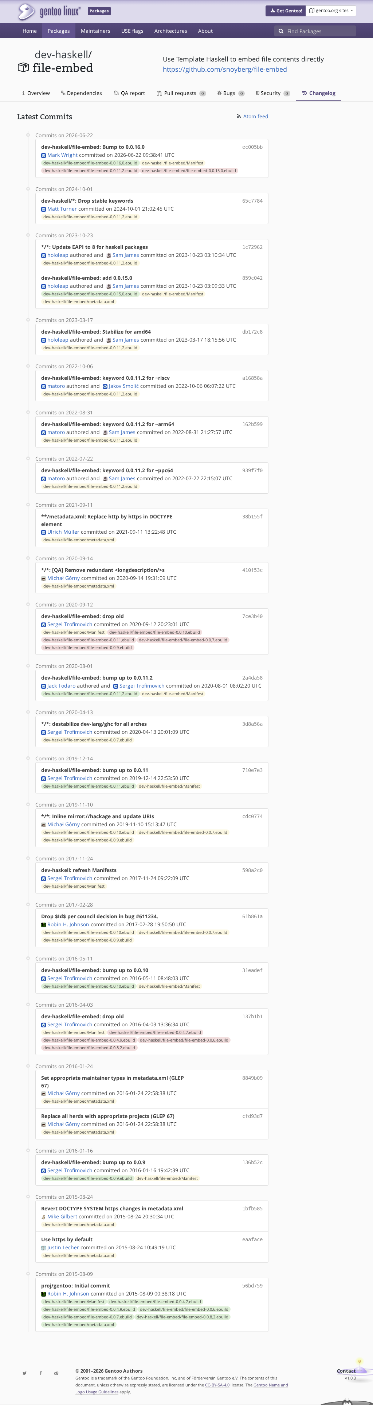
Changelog (321, 92)
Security (273, 92)
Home (30, 30)
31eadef (252, 970)
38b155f (252, 517)
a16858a (252, 378)
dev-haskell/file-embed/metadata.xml (78, 301)
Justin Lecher (63, 1247)
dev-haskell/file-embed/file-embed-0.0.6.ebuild (184, 1040)
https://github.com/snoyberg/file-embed (225, 69)
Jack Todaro (61, 685)
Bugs (232, 92)
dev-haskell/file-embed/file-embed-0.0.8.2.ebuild (89, 1047)
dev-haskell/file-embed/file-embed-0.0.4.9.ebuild (89, 1040)
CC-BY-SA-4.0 (217, 1385)
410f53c (252, 570)
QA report (132, 92)
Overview (38, 92)
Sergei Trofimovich (70, 624)
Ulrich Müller (63, 531)
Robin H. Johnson (68, 924)
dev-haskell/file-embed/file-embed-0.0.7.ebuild (183, 639)
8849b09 (252, 1078)
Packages (59, 30)
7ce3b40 (252, 616)
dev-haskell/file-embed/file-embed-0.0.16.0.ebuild (90, 163)
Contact (346, 1371)
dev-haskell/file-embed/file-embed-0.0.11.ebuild (88, 639)
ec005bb (252, 147)
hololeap (57, 254)
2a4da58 (252, 678)
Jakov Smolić (124, 385)
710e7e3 (252, 770)
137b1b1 (252, 1016)
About (205, 30)
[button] (286, 10)
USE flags (132, 30)
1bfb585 (252, 1208)
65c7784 (252, 201)
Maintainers (95, 30)
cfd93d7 (252, 1116)
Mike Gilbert (62, 1216)
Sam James (126, 254)
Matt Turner (62, 208)
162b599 (252, 424)
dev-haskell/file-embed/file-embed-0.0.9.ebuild (87, 647)
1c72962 (252, 247)
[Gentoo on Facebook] (40, 1373)
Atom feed (255, 116)
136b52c (252, 1162)
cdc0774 (252, 816)
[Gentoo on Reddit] (56, 1373)
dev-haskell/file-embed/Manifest (172, 163)
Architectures (170, 30)
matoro (56, 385)
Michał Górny (63, 577)
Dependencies (84, 92)
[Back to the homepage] (49, 11)
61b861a (252, 916)
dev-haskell (61, 54)
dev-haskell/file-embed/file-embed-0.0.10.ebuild (154, 632)
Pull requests (183, 92)
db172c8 (252, 332)
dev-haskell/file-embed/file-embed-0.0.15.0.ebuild (189, 170)
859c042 (252, 278)
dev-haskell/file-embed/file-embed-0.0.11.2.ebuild (90, 170)
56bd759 (252, 1286)
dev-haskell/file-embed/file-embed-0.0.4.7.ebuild (155, 1032)
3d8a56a (252, 724)
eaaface (252, 1239)
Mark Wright (62, 154)
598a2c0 (252, 870)
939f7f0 (252, 470)
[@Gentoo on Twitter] (25, 1373)
